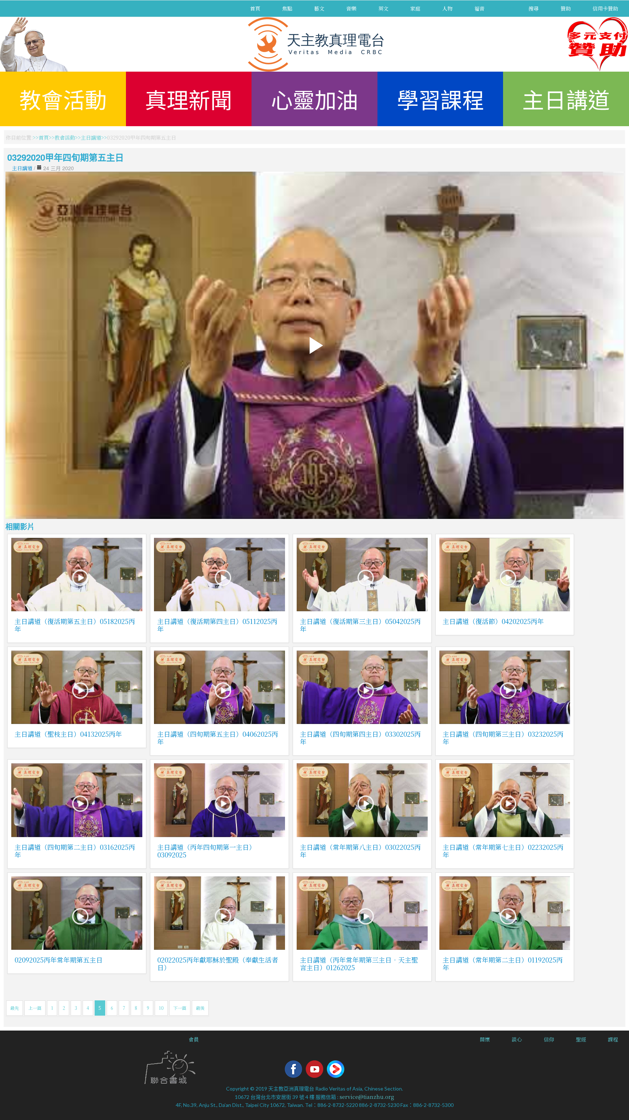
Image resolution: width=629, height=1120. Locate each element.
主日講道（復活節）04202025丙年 (493, 621)
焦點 (287, 8)
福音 (479, 8)
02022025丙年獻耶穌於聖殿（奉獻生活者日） (217, 963)
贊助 (566, 8)
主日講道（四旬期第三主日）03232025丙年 (503, 737)
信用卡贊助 (605, 8)
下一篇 (179, 1008)
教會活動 (63, 99)
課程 (613, 1039)
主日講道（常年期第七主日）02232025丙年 (503, 850)
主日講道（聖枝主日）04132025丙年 (68, 734)
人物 (447, 8)
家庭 (415, 8)
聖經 (581, 1039)
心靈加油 (314, 99)
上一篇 (34, 1008)
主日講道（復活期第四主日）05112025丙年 (217, 624)
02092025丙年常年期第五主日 (59, 959)
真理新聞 (188, 99)
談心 (517, 1039)
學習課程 (440, 99)
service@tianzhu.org (367, 1096)
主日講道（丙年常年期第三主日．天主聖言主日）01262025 (359, 963)
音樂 (351, 8)
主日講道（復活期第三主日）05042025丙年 (360, 624)
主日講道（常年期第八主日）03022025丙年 (360, 850)
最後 (200, 1008)
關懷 (485, 1039)
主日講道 (566, 99)
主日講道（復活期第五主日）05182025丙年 (75, 624)
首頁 (255, 8)
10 (161, 1008)
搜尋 (534, 8)
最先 (14, 1008)
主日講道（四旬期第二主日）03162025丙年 (75, 850)
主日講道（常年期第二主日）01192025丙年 (503, 963)
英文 (383, 8)
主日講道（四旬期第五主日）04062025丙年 (217, 737)
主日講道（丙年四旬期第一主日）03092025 (206, 850)
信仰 (549, 1039)
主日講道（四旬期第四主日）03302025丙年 (360, 737)
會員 (194, 1039)
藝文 (319, 8)
